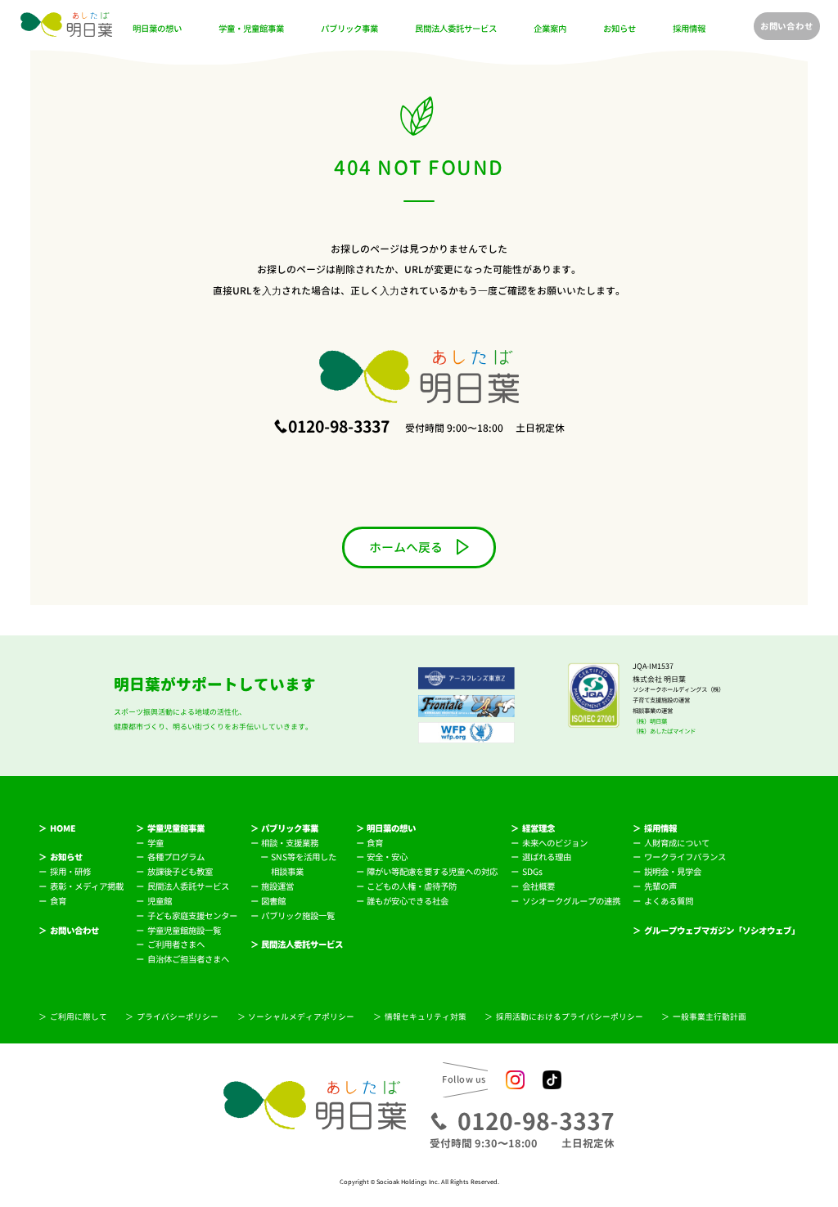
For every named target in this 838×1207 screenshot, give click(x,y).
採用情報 (689, 29)
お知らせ (619, 29)
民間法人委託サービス (456, 29)
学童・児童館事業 (251, 29)
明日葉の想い (157, 29)
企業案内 (550, 29)
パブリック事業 (349, 29)
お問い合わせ (786, 26)
